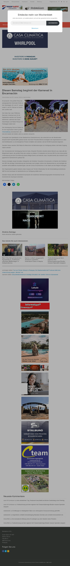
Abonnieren (52, 23)
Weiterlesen (35, 28)
